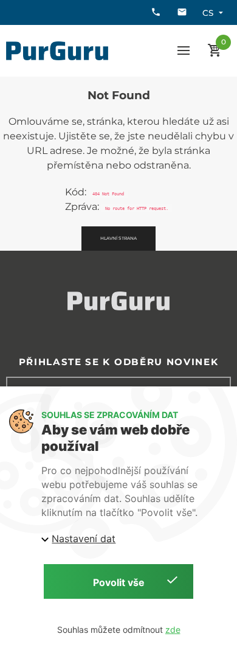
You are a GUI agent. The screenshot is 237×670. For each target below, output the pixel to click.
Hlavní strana (118, 238)
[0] (215, 51)
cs (207, 13)
